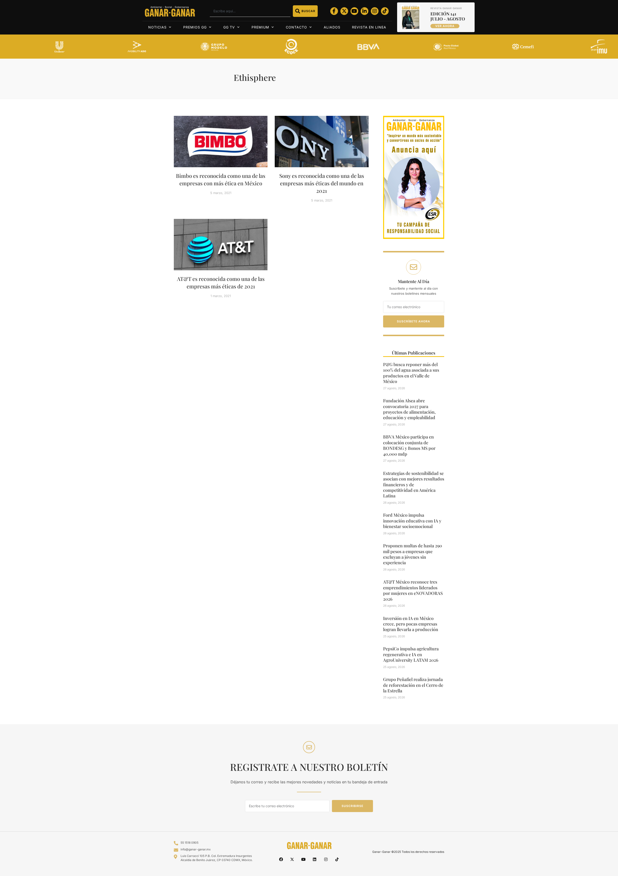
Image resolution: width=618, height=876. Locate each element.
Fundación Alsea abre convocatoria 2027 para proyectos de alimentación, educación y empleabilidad (409, 409)
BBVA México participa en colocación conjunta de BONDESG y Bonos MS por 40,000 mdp (409, 445)
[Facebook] (281, 859)
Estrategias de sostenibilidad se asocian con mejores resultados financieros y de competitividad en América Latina (413, 484)
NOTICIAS (157, 27)
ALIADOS (332, 27)
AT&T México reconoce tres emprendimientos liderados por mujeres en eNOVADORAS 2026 (413, 590)
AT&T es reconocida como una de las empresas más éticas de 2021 (221, 282)
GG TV (229, 27)
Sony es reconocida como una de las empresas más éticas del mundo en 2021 (321, 183)
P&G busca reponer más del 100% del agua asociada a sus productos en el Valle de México (411, 373)
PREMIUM (260, 27)
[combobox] (250, 11)
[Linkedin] (314, 859)
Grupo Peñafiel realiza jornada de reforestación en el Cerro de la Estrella (413, 685)
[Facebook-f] (334, 11)
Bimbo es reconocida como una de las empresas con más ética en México (220, 179)
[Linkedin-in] (364, 11)
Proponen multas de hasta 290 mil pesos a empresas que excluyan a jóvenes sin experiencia (412, 554)
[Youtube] (354, 11)
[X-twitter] (344, 11)
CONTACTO (296, 27)
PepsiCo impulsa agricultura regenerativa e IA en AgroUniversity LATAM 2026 (411, 654)
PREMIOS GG (195, 27)
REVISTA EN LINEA (369, 27)
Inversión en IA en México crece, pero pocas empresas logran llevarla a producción (410, 624)
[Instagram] (375, 11)
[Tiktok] (385, 11)
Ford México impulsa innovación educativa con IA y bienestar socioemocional (412, 520)
